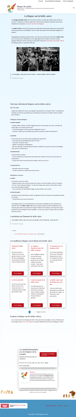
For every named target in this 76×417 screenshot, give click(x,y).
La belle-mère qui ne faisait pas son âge (56, 282)
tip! (5, 405)
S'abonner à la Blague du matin (48, 354)
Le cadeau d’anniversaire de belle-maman (37, 248)
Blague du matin (24, 6)
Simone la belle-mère (18, 247)
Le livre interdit (17, 280)
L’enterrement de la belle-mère (38, 281)
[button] (74, 8)
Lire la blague (18, 273)
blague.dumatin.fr (25, 383)
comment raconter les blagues (34, 24)
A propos (65, 406)
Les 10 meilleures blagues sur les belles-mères (26, 234)
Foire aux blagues (28, 322)
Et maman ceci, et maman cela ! (56, 247)
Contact (59, 406)
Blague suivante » (41, 312)
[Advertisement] (38, 91)
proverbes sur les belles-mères (54, 41)
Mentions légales (51, 406)
